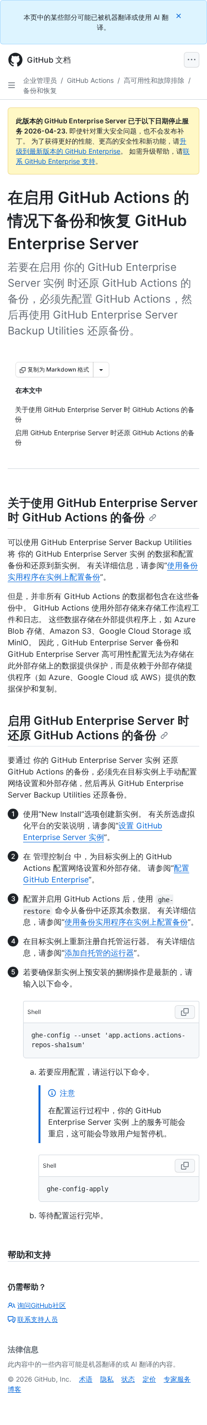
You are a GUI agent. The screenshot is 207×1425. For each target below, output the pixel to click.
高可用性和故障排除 (154, 80)
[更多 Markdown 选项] (101, 369)
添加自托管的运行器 (99, 953)
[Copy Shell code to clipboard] (185, 1012)
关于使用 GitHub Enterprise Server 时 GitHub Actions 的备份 (103, 510)
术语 (85, 1379)
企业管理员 (40, 80)
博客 (14, 1389)
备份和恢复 (40, 90)
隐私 (107, 1379)
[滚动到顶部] (185, 1403)
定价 (149, 1379)
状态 (128, 1379)
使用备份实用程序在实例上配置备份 (126, 922)
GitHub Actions (90, 80)
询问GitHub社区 (41, 1305)
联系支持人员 (37, 1319)
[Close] (179, 15)
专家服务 (177, 1379)
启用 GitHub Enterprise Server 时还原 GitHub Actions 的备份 (98, 728)
